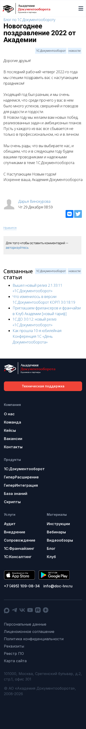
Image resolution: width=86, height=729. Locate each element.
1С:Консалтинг (18, 556)
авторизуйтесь (17, 247)
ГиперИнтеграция (21, 485)
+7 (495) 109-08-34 (22, 586)
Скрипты (12, 502)
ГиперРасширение (21, 477)
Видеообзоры (60, 540)
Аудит (10, 523)
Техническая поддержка (43, 386)
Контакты (13, 447)
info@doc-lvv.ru (57, 586)
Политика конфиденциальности (34, 639)
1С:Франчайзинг (19, 548)
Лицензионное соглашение (29, 631)
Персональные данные (25, 624)
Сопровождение (19, 540)
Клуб (51, 556)
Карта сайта (15, 661)
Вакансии (13, 438)
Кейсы (10, 430)
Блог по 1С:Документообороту (29, 19)
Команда (12, 422)
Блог (51, 548)
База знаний (15, 493)
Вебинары (56, 532)
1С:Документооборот (51, 51)
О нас (9, 414)
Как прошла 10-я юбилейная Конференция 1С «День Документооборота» (37, 336)
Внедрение (14, 532)
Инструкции (58, 523)
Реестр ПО (14, 653)
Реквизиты (14, 646)
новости (74, 51)
